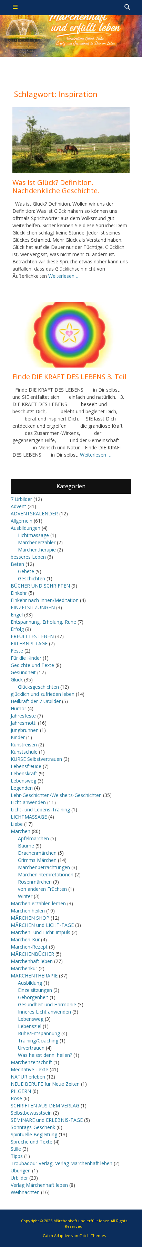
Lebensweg (23, 780)
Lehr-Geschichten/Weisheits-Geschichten (56, 795)
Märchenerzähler (36, 542)
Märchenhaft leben (32, 961)
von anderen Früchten (42, 889)
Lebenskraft (24, 773)
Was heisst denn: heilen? (45, 1055)
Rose (16, 1098)
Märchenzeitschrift (31, 1062)
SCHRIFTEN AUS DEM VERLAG (45, 1105)
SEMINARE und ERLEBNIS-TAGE (47, 1120)
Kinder (18, 737)
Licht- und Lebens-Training (40, 809)
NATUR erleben (28, 1076)
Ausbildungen (25, 528)
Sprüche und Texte (31, 1141)
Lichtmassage (33, 535)
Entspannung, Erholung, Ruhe (43, 622)
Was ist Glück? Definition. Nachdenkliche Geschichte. (55, 186)
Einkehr (19, 593)
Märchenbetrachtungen (44, 867)
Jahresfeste (23, 715)
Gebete (26, 571)
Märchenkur (24, 968)
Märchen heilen (28, 910)
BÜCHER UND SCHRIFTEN (40, 585)
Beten (17, 564)
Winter (25, 896)
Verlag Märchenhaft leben (39, 1185)
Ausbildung (30, 983)
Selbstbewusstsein (31, 1112)
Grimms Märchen (37, 860)
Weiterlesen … (64, 276)
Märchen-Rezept (29, 946)
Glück (17, 679)
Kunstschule (24, 751)
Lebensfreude (26, 766)
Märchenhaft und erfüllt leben (81, 1220)
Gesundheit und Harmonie (47, 1004)
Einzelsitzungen (35, 990)
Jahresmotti (24, 723)
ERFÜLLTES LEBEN (32, 636)
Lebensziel (29, 1026)
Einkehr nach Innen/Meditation (45, 600)
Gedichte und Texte (32, 665)
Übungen (21, 1170)
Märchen (20, 831)
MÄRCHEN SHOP (30, 918)
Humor (18, 708)
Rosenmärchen (35, 881)
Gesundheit (23, 672)
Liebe (17, 824)
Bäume (26, 845)
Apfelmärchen (33, 838)
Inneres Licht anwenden (44, 1011)
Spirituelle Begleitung (34, 1134)
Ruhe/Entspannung (39, 1033)
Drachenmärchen (37, 853)
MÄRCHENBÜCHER (32, 954)
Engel (17, 614)
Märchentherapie (37, 549)
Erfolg (17, 629)
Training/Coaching (38, 1040)
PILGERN (21, 1091)
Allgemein (21, 520)
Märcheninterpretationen (45, 874)
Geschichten (31, 578)
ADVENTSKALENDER (34, 513)
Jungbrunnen (25, 730)
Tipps (17, 1156)
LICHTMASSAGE (29, 816)
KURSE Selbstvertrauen (36, 759)
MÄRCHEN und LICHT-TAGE (42, 925)
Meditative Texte (29, 1069)
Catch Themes (92, 1235)
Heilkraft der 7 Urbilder (36, 701)
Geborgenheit (33, 997)
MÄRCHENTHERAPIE (34, 975)
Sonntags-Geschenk (33, 1127)
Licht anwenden (28, 802)
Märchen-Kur (25, 939)
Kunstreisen (24, 744)
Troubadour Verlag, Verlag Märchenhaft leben (61, 1163)
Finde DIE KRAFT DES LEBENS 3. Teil (69, 376)
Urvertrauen (31, 1047)
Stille (16, 1149)
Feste (17, 650)
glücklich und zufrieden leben (42, 694)
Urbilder (19, 1177)
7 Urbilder (21, 499)
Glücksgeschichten (38, 686)
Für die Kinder (26, 658)
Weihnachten (25, 1192)
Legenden (22, 788)
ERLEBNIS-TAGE (29, 643)
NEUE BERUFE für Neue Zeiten (45, 1084)
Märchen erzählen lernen (38, 903)
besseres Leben (28, 557)
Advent (18, 506)
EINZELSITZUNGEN (33, 607)
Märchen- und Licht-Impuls (40, 932)
